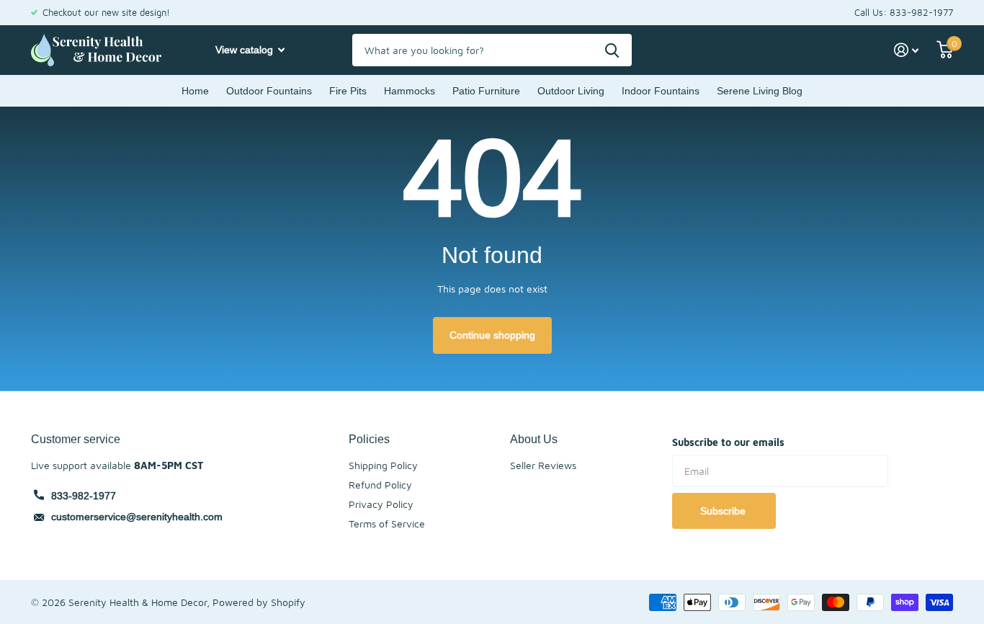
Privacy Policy (381, 504)
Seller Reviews (543, 465)
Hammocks (409, 91)
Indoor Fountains (660, 91)
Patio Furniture (486, 91)
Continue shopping (492, 335)
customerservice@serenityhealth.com (137, 516)
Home (195, 91)
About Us (534, 438)
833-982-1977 (83, 496)
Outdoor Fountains (269, 91)
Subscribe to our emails (728, 442)
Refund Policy (380, 484)
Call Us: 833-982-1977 (903, 12)
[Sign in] (906, 50)
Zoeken (612, 50)
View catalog (245, 49)
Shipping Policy (383, 465)
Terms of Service (387, 523)
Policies (369, 438)
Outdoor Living (570, 91)
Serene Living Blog (759, 91)
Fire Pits (348, 91)
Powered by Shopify (259, 602)
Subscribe (724, 511)
